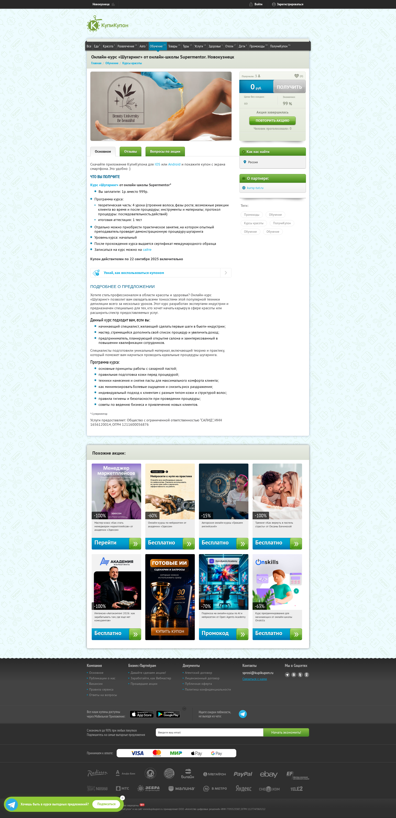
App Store (142, 714)
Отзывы (130, 151)
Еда (97, 46)
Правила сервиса (101, 689)
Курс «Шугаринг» (104, 184)
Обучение (158, 46)
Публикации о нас (102, 678)
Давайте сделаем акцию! (148, 673)
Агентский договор (198, 673)
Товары (174, 46)
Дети (243, 46)
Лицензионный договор (202, 678)
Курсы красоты (254, 223)
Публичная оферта (198, 684)
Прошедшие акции (144, 684)
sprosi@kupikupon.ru (257, 673)
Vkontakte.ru (293, 674)
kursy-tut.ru (255, 188)
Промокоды (259, 46)
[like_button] (296, 76)
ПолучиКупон (280, 46)
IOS (158, 164)
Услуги (200, 46)
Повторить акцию (272, 120)
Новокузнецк (101, 4)
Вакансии (96, 684)
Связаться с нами (254, 679)
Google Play (168, 714)
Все (89, 46)
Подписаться (106, 804)
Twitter (300, 674)
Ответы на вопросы (103, 695)
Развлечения (127, 46)
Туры (187, 46)
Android (175, 164)
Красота (109, 46)
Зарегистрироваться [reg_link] (290, 4)
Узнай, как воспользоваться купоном (134, 272)
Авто (143, 46)
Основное (103, 151)
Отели (230, 46)
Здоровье (216, 46)
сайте (147, 249)
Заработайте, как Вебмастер (151, 678)
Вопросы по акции (165, 151)
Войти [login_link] (258, 4)
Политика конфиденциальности (208, 689)
